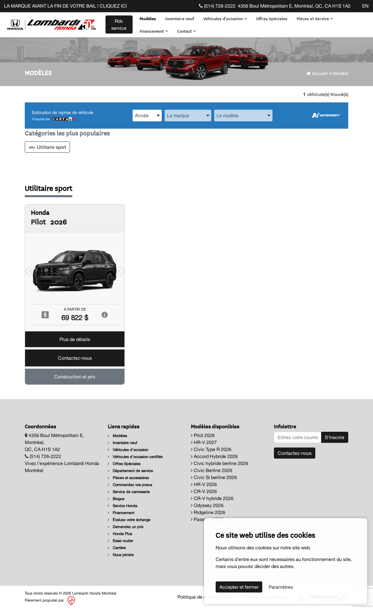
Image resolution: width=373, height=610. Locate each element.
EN (365, 5)
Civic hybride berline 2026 (220, 463)
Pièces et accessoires (130, 478)
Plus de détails (74, 339)
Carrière (119, 548)
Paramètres (281, 587)
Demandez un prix (128, 527)
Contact (185, 31)
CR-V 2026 (205, 491)
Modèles (148, 18)
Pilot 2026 (204, 435)
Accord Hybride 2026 (215, 456)
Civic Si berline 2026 (215, 477)
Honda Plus (122, 534)
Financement (152, 31)
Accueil (319, 73)
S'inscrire (334, 437)
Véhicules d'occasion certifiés (137, 457)
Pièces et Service (313, 18)
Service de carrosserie (131, 492)
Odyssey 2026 (208, 505)
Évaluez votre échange (131, 520)
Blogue (118, 499)
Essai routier (122, 541)
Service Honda (124, 506)
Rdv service (118, 24)
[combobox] (147, 115)
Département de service (132, 471)
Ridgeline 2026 (209, 512)
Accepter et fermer (238, 587)
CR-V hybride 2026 (213, 498)
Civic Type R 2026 (212, 449)
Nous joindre (123, 555)
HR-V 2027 (205, 442)
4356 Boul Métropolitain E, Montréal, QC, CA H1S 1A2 (294, 5)
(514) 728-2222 (219, 5)
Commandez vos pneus (132, 485)
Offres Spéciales (271, 18)
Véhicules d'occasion (223, 18)
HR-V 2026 (205, 484)
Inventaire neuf (179, 18)
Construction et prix (74, 377)
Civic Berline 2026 (212, 470)
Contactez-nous (75, 358)
